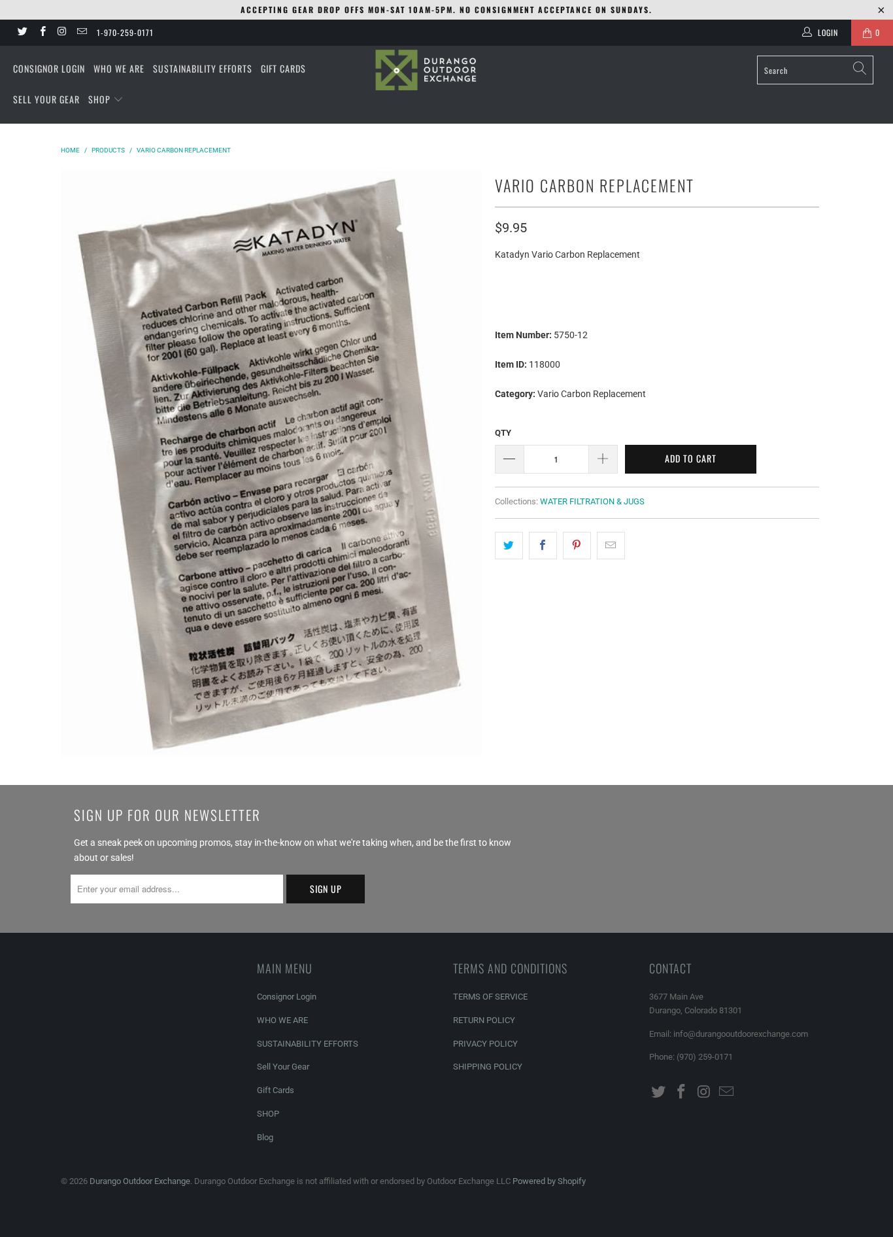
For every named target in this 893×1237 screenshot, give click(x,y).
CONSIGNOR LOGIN (49, 68)
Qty (503, 433)
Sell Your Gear (283, 1066)
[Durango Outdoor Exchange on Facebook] (41, 32)
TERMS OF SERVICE (490, 997)
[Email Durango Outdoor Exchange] (81, 32)
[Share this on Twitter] (509, 545)
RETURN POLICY (484, 1020)
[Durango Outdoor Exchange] (446, 70)
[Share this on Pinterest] (577, 545)
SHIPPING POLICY (487, 1066)
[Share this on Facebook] (543, 545)
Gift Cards (275, 1090)
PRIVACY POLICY (485, 1044)
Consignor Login (286, 997)
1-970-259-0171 (125, 32)
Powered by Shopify (549, 1181)
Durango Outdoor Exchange (140, 1181)
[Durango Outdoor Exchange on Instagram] (61, 32)
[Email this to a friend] (611, 545)
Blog (265, 1137)
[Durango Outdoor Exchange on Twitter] (21, 32)
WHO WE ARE (118, 68)
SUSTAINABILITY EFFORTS (202, 68)
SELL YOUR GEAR (46, 99)
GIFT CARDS (283, 68)
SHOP (100, 99)
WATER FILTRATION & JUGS (592, 501)
